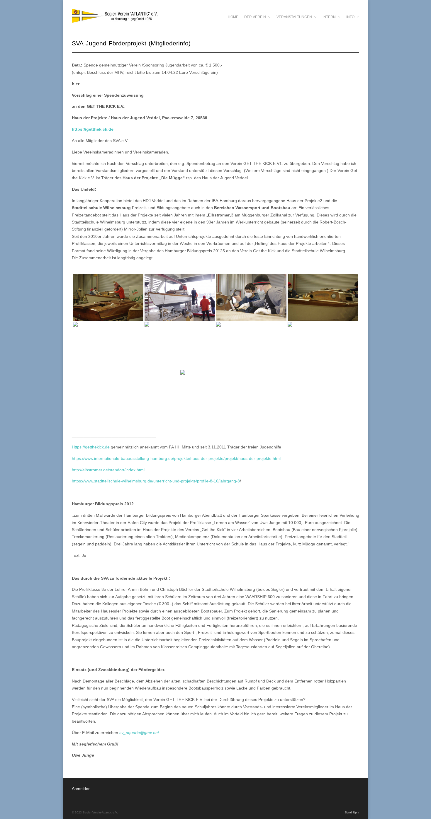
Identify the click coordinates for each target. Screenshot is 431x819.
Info (350, 17)
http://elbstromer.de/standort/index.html (108, 469)
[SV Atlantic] (115, 19)
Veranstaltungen (294, 17)
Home (233, 17)
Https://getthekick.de (91, 447)
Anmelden (81, 788)
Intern (330, 17)
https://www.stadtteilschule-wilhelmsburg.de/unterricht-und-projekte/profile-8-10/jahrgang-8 (156, 481)
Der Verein (255, 17)
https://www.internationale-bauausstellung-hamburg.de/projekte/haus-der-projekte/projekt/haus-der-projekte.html (176, 458)
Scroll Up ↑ (352, 812)
